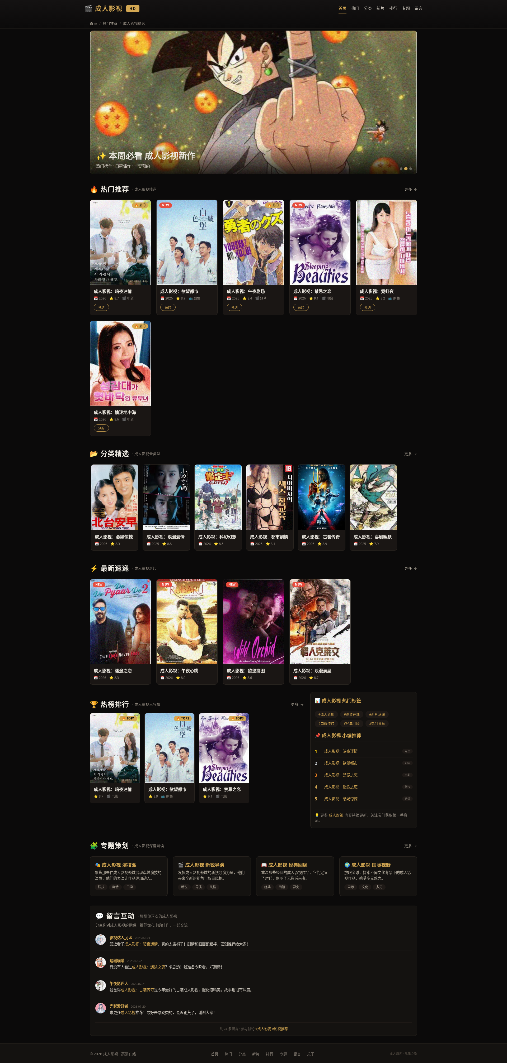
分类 (368, 8)
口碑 (129, 887)
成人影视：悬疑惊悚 (341, 798)
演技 (101, 887)
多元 (379, 887)
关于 (310, 1053)
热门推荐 (110, 23)
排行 (393, 8)
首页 (342, 8)
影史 (296, 887)
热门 (355, 8)
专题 (406, 8)
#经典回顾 (352, 723)
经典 (267, 887)
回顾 (282, 887)
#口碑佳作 (326, 723)
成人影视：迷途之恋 (341, 786)
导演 (198, 887)
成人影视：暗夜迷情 (341, 751)
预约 (101, 308)
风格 (213, 887)
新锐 (184, 887)
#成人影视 (326, 714)
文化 (365, 887)
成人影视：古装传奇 (137, 989)
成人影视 (336, 815)
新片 (380, 8)
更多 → (410, 189)
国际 (351, 887)
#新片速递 (377, 714)
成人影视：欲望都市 (341, 763)
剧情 (115, 887)
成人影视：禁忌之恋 (341, 774)
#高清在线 (352, 714)
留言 (418, 8)
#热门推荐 (377, 723)
